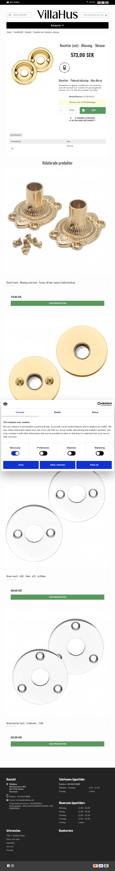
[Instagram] (12, 865)
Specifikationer (16, 135)
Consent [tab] (20, 412)
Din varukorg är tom (93, 15)
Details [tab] (57, 412)
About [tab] (95, 412)
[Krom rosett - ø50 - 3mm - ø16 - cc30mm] (57, 514)
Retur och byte (12, 839)
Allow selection (57, 465)
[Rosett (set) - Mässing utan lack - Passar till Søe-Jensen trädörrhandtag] (57, 220)
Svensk (92, 2)
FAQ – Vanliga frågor (15, 835)
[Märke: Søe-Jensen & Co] (66, 69)
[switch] (43, 453)
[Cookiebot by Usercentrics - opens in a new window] (99, 404)
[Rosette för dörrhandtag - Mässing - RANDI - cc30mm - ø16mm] (57, 367)
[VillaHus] (57, 14)
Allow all (94, 465)
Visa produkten (57, 303)
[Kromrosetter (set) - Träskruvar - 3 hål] (57, 661)
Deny (21, 465)
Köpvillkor (10, 843)
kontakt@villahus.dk (25, 800)
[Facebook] (8, 865)
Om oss (9, 846)
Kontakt (9, 850)
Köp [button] (94, 110)
